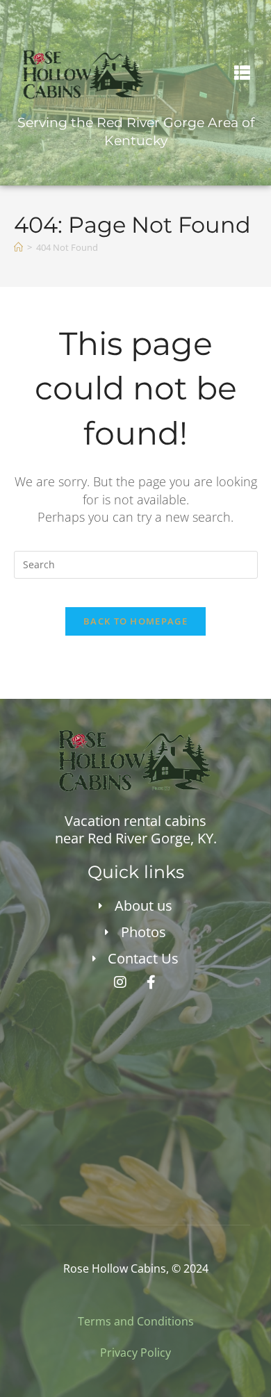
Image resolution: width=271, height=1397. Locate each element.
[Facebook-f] (151, 982)
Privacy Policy (135, 1352)
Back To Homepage (135, 621)
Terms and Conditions (136, 1321)
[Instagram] (120, 982)
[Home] (18, 247)
